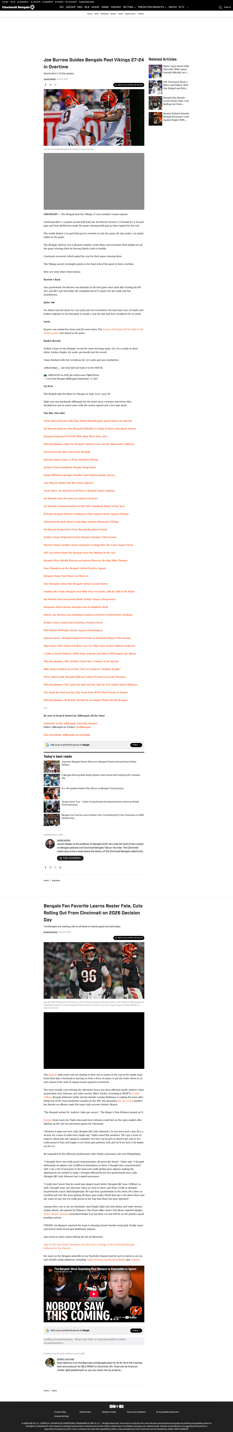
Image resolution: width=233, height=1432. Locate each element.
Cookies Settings (61, 1416)
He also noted (125, 1100)
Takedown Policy (109, 1412)
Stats (120, 14)
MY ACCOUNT (71, 2)
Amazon (135, 1259)
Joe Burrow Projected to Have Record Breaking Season (75, 529)
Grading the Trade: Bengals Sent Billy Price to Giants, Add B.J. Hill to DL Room (89, 591)
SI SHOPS (59, 2)
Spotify (107, 1259)
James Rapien (50, 79)
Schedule (105, 14)
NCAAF (95, 7)
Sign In (227, 7)
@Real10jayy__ (52, 367)
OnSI (96, 14)
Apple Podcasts (95, 1259)
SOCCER (70, 7)
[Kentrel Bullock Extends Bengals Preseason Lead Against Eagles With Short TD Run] (169, 119)
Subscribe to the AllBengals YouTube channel (70, 723)
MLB (87, 7)
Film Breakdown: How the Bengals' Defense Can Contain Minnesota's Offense (89, 444)
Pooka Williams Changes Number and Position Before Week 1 (79, 475)
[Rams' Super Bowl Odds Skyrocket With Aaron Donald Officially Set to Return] (169, 71)
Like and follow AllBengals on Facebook (67, 734)
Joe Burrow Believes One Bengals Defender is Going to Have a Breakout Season (90, 428)
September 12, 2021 (88, 378)
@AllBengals (83, 727)
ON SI (12, 2)
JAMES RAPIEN (63, 841)
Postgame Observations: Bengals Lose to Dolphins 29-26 (76, 607)
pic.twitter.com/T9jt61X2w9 (84, 375)
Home (89, 14)
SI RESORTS (47, 2)
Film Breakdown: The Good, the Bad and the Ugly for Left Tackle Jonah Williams (90, 684)
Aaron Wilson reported (56, 1214)
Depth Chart (130, 14)
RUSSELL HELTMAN (65, 1359)
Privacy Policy (60, 1412)
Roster (113, 14)
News (54, 1391)
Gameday (56, 881)
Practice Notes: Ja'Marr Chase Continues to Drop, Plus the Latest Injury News (88, 545)
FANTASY (116, 7)
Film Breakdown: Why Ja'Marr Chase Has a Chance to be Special (81, 661)
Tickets (141, 14)
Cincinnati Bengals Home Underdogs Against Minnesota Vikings (81, 521)
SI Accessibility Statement (167, 1412)
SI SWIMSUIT (23, 2)
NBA (79, 7)
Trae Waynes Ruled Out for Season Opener (68, 483)
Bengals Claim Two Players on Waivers (66, 576)
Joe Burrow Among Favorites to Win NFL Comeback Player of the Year (84, 506)
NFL (62, 7)
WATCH (173, 7)
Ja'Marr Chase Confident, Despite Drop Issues (70, 467)
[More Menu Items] (187, 7)
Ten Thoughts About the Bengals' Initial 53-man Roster (76, 583)
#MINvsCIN (54, 375)
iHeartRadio (118, 1259)
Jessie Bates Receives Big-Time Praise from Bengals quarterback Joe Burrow (88, 420)
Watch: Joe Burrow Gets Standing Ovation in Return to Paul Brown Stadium (88, 614)
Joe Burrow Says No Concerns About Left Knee (71, 498)
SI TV (181, 7)
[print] (60, 867)
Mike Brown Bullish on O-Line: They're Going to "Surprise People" (82, 669)
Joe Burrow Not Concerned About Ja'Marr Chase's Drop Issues (80, 599)
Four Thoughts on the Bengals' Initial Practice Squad (75, 568)
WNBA (105, 7)
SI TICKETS (35, 2)
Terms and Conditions (136, 1412)
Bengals (53, 1074)
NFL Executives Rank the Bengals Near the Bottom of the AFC (79, 552)
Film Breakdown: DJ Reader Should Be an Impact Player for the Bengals (86, 700)
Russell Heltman (51, 932)
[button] (129, 7)
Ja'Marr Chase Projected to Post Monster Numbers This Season (80, 537)
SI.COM (5, 2)
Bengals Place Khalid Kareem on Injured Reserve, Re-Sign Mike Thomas (85, 560)
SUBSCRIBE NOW (86, 2)
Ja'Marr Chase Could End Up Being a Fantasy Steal (73, 622)
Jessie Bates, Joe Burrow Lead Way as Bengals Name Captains (79, 490)
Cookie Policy (85, 1412)
